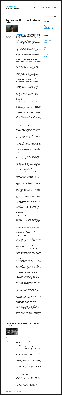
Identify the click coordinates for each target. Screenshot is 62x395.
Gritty (11, 340)
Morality (10, 38)
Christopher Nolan (8, 36)
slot (44, 49)
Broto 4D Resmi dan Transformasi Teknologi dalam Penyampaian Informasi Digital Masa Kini (49, 25)
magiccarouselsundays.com (20, 34)
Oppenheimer (8, 39)
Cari (44, 15)
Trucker (11, 341)
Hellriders (7, 341)
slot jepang (45, 42)
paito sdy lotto (45, 58)
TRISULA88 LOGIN (46, 51)
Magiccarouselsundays (13, 8)
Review (55, 7)
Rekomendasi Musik (49, 7)
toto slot (45, 47)
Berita (35, 7)
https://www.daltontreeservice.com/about (49, 54)
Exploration (7, 38)
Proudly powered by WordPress (17, 391)
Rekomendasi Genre (41, 7)
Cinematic (7, 37)
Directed (10, 37)
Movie (6, 35)
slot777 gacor (45, 56)
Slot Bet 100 (45, 38)
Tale (9, 341)
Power (11, 39)
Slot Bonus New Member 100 (47, 40)
